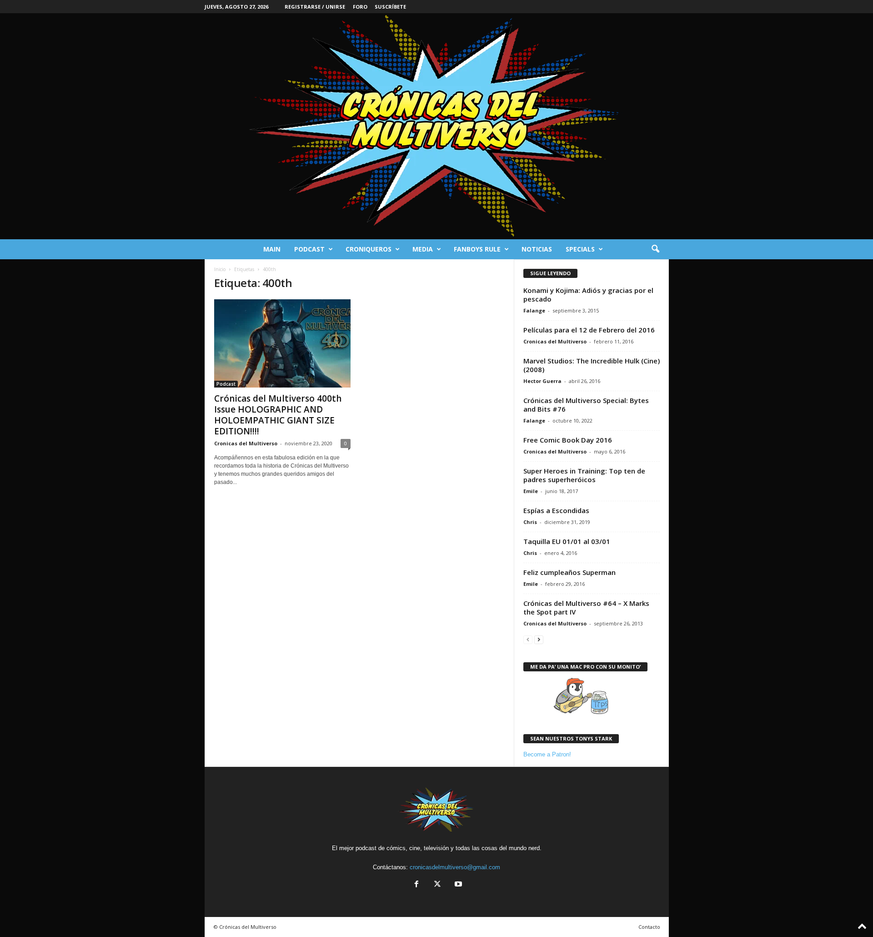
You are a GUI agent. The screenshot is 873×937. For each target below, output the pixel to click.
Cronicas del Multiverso (245, 443)
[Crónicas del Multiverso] (436, 126)
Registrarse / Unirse (315, 6)
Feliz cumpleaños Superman (569, 572)
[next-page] (538, 639)
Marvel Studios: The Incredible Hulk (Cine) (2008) (591, 365)
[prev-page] (527, 639)
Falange (534, 310)
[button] (655, 249)
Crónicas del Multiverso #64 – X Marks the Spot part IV (586, 607)
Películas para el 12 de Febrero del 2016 (589, 329)
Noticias (537, 249)
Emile (530, 491)
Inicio (220, 269)
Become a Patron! (547, 754)
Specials (580, 249)
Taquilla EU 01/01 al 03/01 (566, 541)
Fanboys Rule (477, 249)
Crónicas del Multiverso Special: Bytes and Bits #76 (586, 404)
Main (272, 249)
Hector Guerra (542, 381)
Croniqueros (368, 249)
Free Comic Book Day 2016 (567, 439)
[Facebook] (416, 885)
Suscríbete (390, 6)
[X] (437, 885)
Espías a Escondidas (556, 510)
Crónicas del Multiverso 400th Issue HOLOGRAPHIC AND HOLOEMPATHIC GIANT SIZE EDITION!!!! (277, 415)
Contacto (649, 926)
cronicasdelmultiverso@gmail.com (455, 867)
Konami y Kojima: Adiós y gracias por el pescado (588, 294)
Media (422, 249)
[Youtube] (457, 885)
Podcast (309, 249)
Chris (530, 522)
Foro (360, 6)
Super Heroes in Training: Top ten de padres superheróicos (584, 475)
